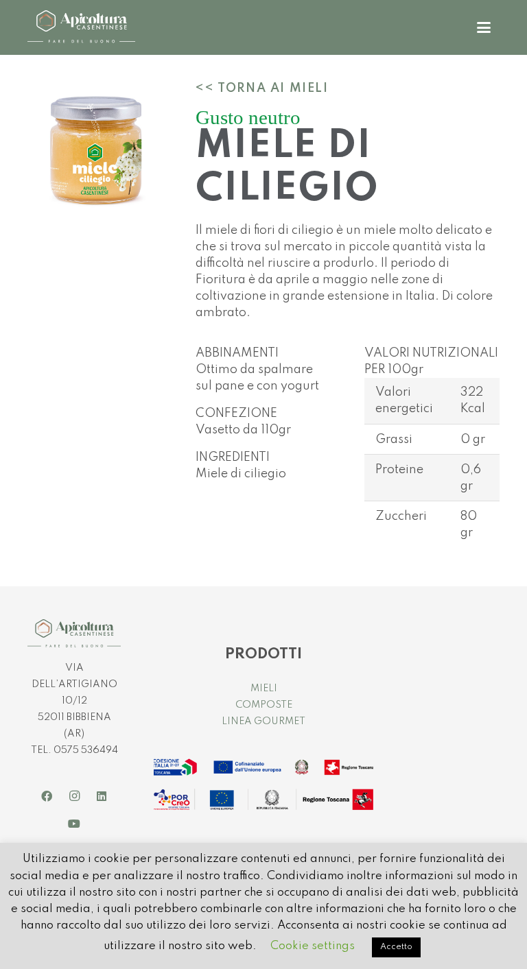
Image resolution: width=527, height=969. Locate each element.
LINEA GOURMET (263, 721)
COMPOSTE (263, 705)
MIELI (263, 688)
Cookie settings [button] (312, 946)
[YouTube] (74, 823)
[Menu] (484, 27)
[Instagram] (74, 796)
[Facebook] (46, 796)
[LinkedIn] (101, 796)
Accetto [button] (396, 947)
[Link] (81, 27)
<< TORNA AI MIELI (262, 88)
